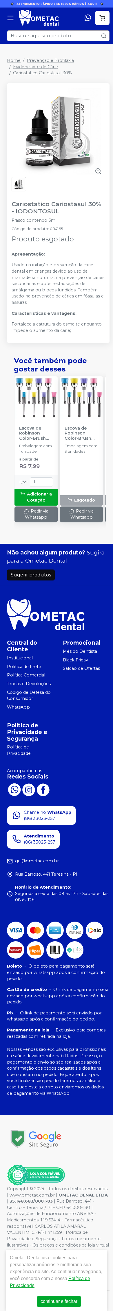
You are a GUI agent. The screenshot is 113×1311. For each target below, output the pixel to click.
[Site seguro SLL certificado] (36, 1139)
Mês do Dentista (80, 651)
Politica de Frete (24, 666)
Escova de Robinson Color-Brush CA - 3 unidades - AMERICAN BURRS (78, 433)
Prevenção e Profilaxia (50, 60)
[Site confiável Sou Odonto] (36, 1175)
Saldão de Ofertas (81, 668)
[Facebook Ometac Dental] (43, 789)
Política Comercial (26, 675)
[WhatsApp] (88, 18)
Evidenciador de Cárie (35, 66)
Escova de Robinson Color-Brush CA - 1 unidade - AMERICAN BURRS (35, 433)
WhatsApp (18, 707)
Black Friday (75, 660)
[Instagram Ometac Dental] (28, 789)
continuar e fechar (59, 1301)
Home (14, 60)
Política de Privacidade (19, 750)
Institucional (20, 658)
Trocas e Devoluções (29, 683)
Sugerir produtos (31, 575)
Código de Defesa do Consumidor (29, 695)
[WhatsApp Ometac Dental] (14, 789)
